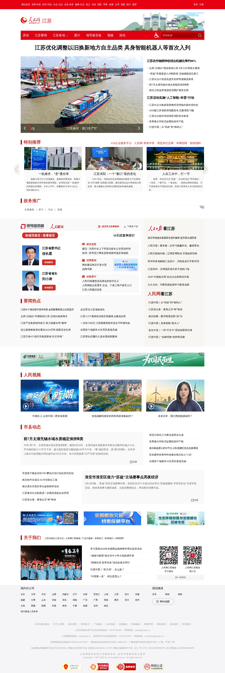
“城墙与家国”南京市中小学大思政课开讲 (112, 555)
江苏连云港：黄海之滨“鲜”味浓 (165, 309)
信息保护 (174, 624)
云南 (23, 606)
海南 (106, 600)
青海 (64, 606)
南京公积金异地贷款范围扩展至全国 (168, 90)
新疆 (85, 606)
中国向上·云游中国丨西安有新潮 (49, 416)
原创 (26, 35)
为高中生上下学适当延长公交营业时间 (110, 248)
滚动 (122, 35)
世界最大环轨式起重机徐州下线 (166, 121)
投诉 (84, 253)
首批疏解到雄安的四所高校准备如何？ (112, 416)
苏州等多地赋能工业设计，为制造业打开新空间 (173, 261)
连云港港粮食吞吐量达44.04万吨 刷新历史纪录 (46, 329)
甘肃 (54, 606)
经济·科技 (47, 4)
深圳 (96, 606)
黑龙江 (97, 594)
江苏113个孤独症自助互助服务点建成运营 (103, 316)
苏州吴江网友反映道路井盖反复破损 (108, 253)
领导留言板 (93, 35)
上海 (106, 594)
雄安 (106, 606)
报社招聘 (72, 624)
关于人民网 (58, 624)
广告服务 (98, 624)
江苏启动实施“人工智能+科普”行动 (170, 97)
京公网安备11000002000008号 (180, 648)
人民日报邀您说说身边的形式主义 (100, 281)
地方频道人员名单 (29, 611)
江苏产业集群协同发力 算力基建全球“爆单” (44, 323)
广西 (96, 600)
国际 (100, 4)
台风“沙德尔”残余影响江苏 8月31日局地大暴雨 (174, 68)
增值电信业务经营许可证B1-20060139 (108, 642)
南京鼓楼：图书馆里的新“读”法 (165, 316)
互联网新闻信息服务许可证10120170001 (69, 642)
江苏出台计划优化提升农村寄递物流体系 (171, 79)
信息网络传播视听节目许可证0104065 (48, 648)
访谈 (94, 4)
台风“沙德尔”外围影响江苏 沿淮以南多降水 (44, 316)
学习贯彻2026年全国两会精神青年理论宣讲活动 (116, 548)
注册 (201, 4)
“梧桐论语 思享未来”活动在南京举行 (110, 562)
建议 (84, 248)
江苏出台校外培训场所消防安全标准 (168, 116)
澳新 (180, 594)
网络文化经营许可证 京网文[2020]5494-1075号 (90, 648)
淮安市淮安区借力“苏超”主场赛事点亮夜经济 (121, 477)
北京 (23, 594)
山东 (43, 600)
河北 (43, 594)
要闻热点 (32, 300)
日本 (154, 594)
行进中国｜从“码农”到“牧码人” (166, 127)
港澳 (111, 4)
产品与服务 (87, 538)
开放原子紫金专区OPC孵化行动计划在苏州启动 (48, 473)
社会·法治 (58, 4)
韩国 (167, 594)
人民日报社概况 (41, 624)
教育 (134, 4)
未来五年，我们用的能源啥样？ (175, 416)
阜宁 (41, 209)
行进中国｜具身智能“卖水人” (164, 323)
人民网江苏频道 (73, 538)
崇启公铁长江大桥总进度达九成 (166, 435)
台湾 (117, 4)
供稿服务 (123, 624)
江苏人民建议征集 (92, 289)
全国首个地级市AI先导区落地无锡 (98, 329)
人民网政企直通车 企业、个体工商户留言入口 (107, 285)
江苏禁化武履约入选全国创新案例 (98, 336)
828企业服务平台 (121, 143)
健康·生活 (79, 4)
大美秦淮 (29, 209)
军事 (105, 4)
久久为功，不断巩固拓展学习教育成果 (168, 284)
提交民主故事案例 (110, 226)
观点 (88, 4)
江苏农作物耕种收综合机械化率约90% (171, 61)
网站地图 (165, 601)
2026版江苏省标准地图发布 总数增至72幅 (171, 110)
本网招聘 (181, 143)
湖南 (75, 600)
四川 (127, 600)
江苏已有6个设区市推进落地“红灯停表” (42, 336)
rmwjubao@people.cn (154, 636)
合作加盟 (110, 624)
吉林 (85, 594)
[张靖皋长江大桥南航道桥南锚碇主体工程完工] (82, 58)
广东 (85, 600)
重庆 (116, 600)
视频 (123, 4)
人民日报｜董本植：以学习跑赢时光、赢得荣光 (173, 245)
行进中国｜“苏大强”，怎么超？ (107, 569)
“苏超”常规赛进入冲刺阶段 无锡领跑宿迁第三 (174, 73)
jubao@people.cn (142, 630)
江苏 (47, 21)
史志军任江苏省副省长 (92, 309)
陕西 (43, 606)
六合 (50, 209)
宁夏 (75, 606)
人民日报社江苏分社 (54, 538)
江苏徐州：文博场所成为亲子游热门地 (168, 269)
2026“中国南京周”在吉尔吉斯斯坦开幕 (168, 277)
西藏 (33, 606)
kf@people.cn (85, 636)
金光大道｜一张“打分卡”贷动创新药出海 (170, 330)
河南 (54, 600)
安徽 (137, 594)
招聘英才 (85, 624)
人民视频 (32, 374)
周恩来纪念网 (165, 143)
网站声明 (148, 624)
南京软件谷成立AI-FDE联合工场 (39, 480)
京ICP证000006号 (156, 648)
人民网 (160, 293)
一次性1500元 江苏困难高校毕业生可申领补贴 (105, 323)
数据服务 (136, 624)
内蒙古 (65, 594)
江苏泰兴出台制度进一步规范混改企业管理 (45, 493)
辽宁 (75, 594)
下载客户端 (132, 226)
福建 (23, 600)
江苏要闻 (41, 35)
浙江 (127, 594)
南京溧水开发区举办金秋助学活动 (40, 486)
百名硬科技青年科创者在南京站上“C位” (170, 454)
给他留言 (49, 262)
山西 (54, 594)
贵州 (137, 600)
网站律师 (161, 624)
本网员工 (99, 538)
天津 (33, 594)
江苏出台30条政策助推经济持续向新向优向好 (173, 105)
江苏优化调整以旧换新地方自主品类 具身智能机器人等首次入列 (112, 48)
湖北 (64, 600)
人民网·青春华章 (144, 143)
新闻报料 (195, 143)
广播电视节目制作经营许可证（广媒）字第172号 (152, 642)
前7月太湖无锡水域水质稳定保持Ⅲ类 (169, 84)
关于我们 (32, 537)
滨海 (59, 209)
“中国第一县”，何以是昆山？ (106, 576)
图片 (129, 4)
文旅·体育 (68, 4)
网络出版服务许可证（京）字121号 (130, 648)
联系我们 (109, 538)
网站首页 (25, 4)
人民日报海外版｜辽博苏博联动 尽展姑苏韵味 (172, 253)
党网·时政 (36, 4)
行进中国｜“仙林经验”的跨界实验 (166, 337)
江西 (33, 600)
